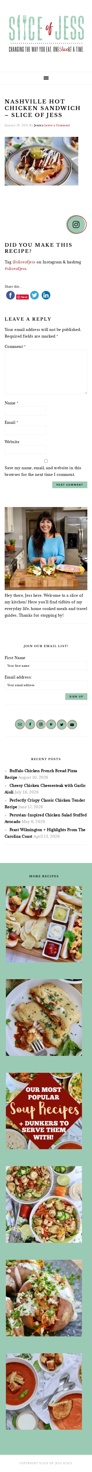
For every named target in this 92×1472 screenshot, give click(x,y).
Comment (15, 346)
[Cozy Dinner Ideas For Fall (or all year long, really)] (44, 1298)
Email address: (18, 677)
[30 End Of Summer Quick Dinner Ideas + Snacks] (44, 924)
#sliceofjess (15, 268)
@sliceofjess (24, 261)
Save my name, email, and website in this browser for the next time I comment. (43, 471)
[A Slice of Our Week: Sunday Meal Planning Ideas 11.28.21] (44, 1391)
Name (11, 402)
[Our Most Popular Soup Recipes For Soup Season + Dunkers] (44, 1111)
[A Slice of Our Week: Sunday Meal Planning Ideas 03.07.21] (44, 1017)
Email (11, 422)
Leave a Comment (57, 125)
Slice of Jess (46, 34)
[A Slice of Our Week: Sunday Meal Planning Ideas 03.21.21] (44, 1204)
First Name (15, 657)
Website (12, 441)
